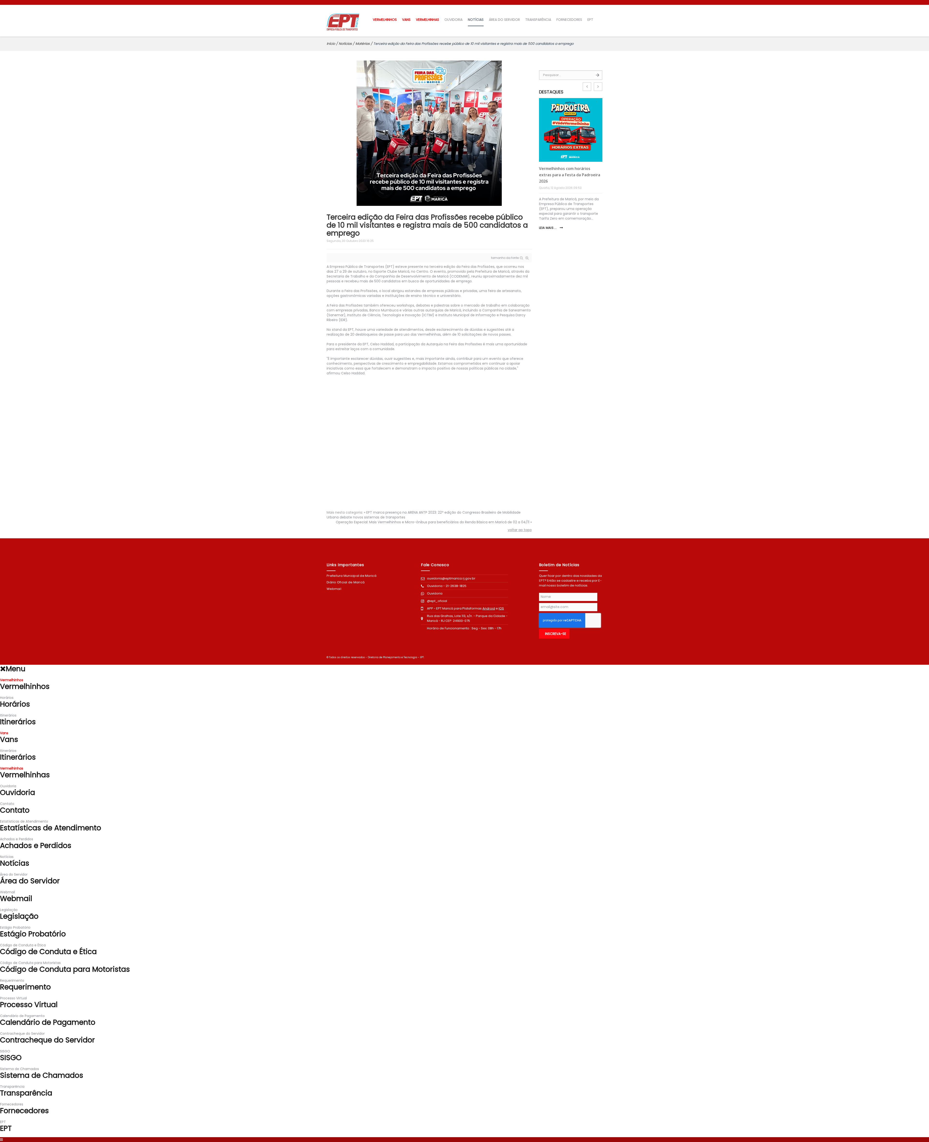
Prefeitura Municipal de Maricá (351, 575)
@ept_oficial (437, 601)
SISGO (5, 1051)
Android (488, 608)
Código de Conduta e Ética (23, 945)
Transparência (538, 19)
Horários (7, 697)
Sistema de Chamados (19, 1068)
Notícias (476, 19)
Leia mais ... (548, 227)
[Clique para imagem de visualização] (429, 133)
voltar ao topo (520, 529)
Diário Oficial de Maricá (346, 582)
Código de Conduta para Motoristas (30, 962)
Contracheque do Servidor (22, 1033)
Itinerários (8, 715)
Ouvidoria (435, 593)
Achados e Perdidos (16, 839)
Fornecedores (569, 19)
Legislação (9, 909)
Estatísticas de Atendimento (24, 821)
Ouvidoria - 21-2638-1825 (446, 586)
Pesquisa (597, 75)
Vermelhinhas (427, 19)
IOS (501, 608)
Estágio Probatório (15, 927)
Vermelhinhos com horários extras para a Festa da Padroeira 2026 (569, 175)
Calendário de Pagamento (22, 1015)
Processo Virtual (13, 998)
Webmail (334, 588)
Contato (7, 803)
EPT (590, 19)
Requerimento (12, 980)
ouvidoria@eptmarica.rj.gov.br (451, 578)
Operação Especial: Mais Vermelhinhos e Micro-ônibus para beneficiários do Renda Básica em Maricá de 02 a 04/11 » (434, 522)
